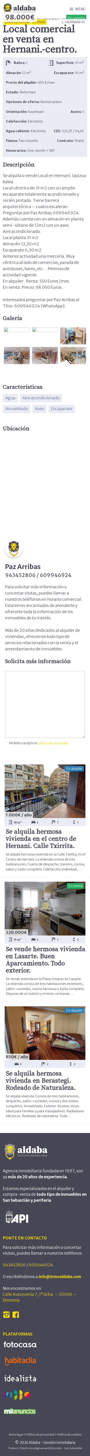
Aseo (39, 408)
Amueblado (16, 408)
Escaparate (61, 408)
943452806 (14, 1264)
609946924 (41, 1264)
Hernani (39, 22)
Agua (10, 397)
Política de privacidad (40, 1434)
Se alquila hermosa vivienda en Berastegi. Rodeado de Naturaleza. (41, 1081)
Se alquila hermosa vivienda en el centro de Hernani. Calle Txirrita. (41, 839)
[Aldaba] (19, 9)
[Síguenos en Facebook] (16, 1316)
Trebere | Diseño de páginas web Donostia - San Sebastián (45, 1448)
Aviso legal (16, 1434)
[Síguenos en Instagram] (7, 1316)
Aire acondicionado (41, 397)
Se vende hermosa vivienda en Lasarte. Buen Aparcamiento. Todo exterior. (45, 960)
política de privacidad (52, 743)
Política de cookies (69, 1434)
